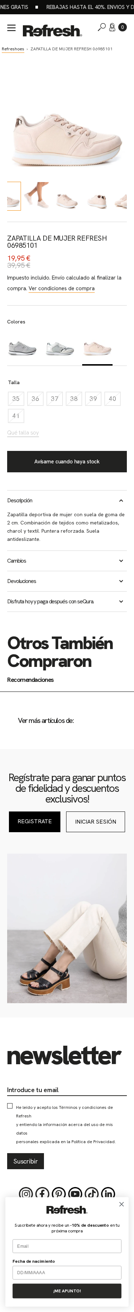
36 (37, 400)
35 (18, 400)
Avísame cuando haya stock (67, 461)
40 (115, 400)
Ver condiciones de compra (62, 288)
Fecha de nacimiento (34, 1261)
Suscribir (26, 1161)
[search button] (102, 27)
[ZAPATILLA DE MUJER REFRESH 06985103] (60, 347)
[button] (122, 27)
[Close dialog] (121, 1204)
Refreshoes (13, 49)
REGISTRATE (35, 821)
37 (57, 400)
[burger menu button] (11, 28)
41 (18, 417)
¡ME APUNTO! (67, 1291)
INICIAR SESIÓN (95, 821)
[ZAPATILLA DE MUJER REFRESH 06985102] (22, 347)
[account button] (112, 27)
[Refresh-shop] (52, 30)
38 (76, 400)
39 (95, 400)
